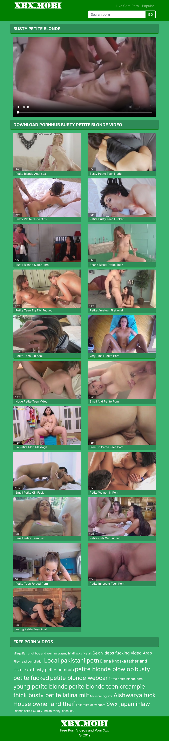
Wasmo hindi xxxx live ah (75, 653)
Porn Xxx (102, 730)
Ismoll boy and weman (42, 653)
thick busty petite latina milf (51, 695)
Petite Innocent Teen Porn (107, 583)
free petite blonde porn (127, 678)
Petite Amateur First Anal (106, 310)
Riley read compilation (28, 661)
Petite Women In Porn (104, 492)
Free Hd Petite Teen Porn (106, 447)
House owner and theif (44, 703)
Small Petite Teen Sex (30, 538)
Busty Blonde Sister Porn (32, 264)
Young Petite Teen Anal (31, 629)
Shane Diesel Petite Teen (106, 264)
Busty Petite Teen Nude (106, 173)
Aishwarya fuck (135, 695)
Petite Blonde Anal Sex (30, 173)
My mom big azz (101, 696)
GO (150, 14)
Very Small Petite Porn (104, 355)
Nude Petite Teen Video (31, 401)
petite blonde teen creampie (107, 686)
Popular (148, 6)
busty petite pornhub (53, 669)
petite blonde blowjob (104, 669)
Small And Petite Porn (104, 401)
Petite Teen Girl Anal (28, 355)
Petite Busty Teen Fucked (107, 219)
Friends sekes (22, 710)
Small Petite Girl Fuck (29, 492)
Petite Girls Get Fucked (105, 538)
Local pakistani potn (71, 660)
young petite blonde (40, 686)
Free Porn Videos (73, 730)
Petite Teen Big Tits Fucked (34, 310)
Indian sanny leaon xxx (58, 710)
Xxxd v (37, 710)
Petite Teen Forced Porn (31, 583)
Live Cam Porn (127, 6)
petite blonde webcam (80, 677)
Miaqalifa (19, 653)
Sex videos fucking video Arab (122, 653)
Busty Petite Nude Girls (31, 219)
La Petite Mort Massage (31, 447)
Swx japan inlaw (128, 703)
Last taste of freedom (90, 705)
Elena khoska (113, 661)
